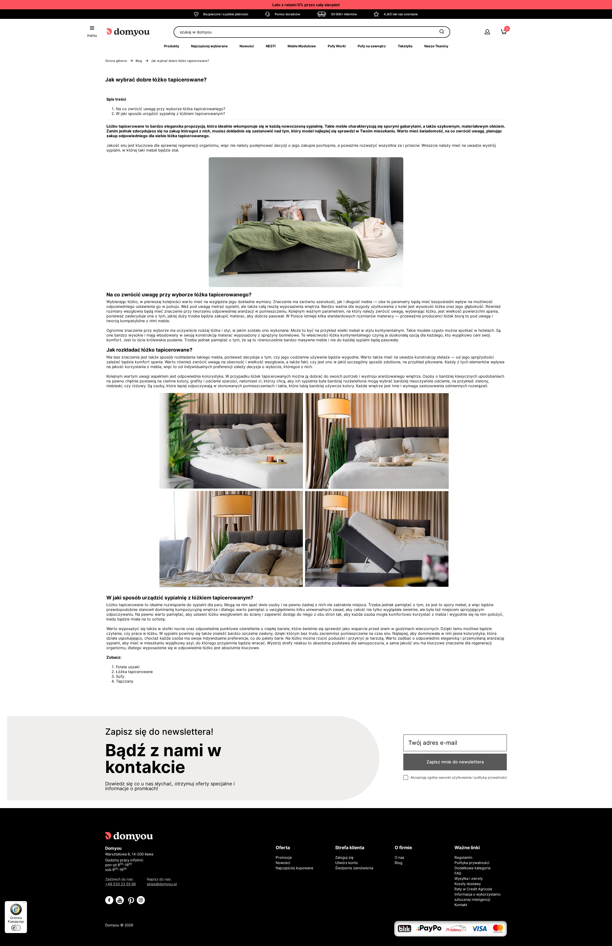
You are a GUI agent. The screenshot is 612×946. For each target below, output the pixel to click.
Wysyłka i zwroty (468, 878)
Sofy (120, 676)
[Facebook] (109, 900)
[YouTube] (120, 900)
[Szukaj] (441, 32)
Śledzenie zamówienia (354, 868)
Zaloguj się (344, 857)
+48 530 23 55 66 (120, 884)
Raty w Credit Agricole (473, 889)
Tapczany (124, 681)
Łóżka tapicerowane (134, 671)
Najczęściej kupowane (294, 868)
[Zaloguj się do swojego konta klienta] (487, 33)
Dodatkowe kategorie (472, 868)
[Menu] (24, 904)
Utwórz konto (346, 862)
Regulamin (463, 857)
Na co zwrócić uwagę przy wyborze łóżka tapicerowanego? (170, 108)
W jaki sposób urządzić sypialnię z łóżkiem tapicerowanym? (170, 113)
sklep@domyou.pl (162, 884)
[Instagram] (141, 900)
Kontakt (460, 905)
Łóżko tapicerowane (124, 604)
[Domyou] (128, 31)
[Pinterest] (130, 900)
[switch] (16, 928)
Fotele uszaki (128, 666)
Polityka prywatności (471, 862)
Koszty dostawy (467, 883)
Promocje (284, 857)
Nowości (283, 862)
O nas (399, 857)
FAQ (457, 873)
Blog (398, 862)
